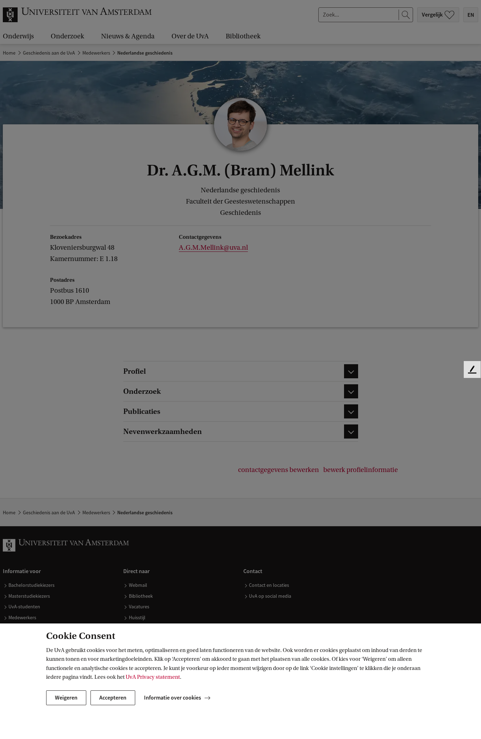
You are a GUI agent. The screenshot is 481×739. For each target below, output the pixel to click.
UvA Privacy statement (153, 677)
